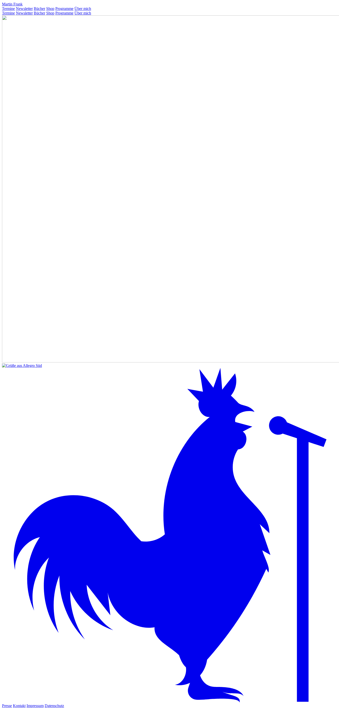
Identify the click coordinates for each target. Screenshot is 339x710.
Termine (8, 8)
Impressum (35, 706)
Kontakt (19, 706)
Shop (50, 8)
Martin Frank (12, 4)
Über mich (82, 8)
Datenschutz (54, 706)
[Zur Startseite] (169, 701)
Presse (7, 706)
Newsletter (24, 8)
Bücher (39, 8)
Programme (64, 8)
